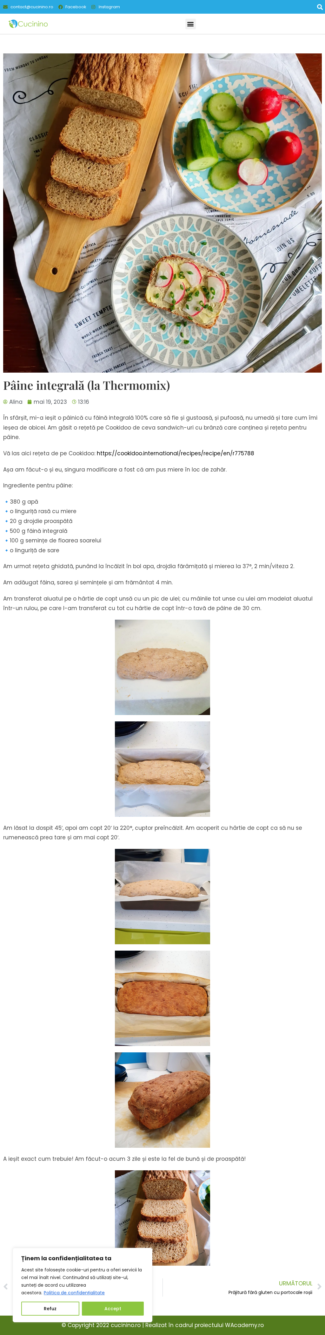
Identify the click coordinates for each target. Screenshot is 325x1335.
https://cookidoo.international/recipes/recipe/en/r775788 (175, 453)
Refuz (50, 1308)
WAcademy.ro (244, 1325)
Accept (112, 1308)
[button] (320, 7)
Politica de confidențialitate (74, 1293)
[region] (82, 1285)
